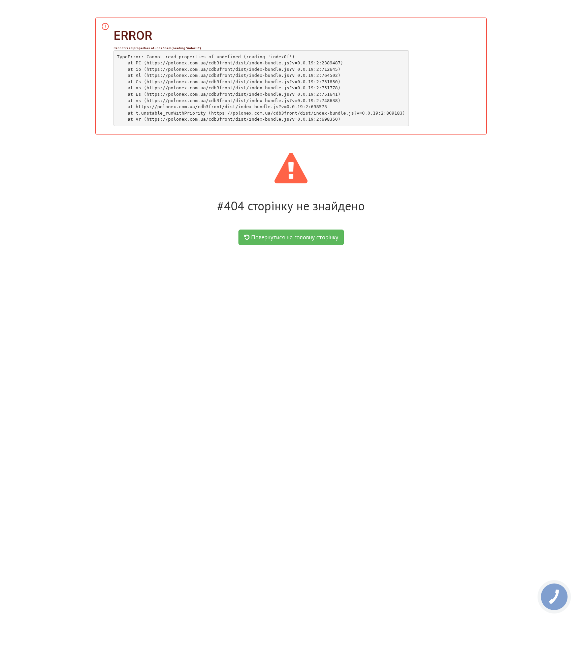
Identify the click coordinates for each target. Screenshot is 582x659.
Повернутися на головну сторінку (293, 237)
